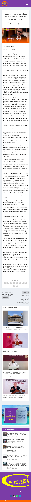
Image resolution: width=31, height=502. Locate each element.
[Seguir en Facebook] (11, 496)
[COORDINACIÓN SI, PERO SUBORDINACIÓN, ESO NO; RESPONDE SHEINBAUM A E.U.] (15, 340)
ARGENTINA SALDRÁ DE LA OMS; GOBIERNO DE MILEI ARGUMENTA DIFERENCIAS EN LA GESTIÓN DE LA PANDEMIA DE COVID (16, 448)
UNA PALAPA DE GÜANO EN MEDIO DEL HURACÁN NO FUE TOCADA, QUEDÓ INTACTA (15, 328)
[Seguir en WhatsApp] (17, 496)
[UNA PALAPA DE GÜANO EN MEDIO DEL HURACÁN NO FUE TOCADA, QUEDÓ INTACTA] (15, 318)
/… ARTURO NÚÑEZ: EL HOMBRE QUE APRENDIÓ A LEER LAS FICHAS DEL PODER (17, 434)
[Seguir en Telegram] (20, 496)
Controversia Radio (14, 22)
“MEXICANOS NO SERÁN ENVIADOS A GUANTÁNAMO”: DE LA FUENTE (16, 440)
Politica (14, 442)
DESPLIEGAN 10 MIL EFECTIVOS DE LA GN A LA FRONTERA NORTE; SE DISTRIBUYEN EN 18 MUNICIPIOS (17, 457)
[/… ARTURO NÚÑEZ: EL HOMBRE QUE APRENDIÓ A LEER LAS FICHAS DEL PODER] (5, 434)
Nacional (15, 436)
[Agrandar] (27, 407)
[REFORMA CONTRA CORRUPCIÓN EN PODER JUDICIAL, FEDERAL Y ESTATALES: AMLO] (15, 386)
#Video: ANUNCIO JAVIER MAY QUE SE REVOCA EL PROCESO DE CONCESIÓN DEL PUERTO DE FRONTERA (15, 374)
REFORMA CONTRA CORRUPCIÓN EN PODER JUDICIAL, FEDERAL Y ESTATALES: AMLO (14, 396)
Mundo (12, 23)
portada (16, 23)
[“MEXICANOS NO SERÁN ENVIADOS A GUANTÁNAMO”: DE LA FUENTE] (5, 441)
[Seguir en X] (14, 496)
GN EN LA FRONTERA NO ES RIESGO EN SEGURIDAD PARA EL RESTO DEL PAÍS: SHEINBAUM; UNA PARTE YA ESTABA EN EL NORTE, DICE (17, 465)
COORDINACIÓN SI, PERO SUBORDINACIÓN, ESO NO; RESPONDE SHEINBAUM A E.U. (15, 350)
